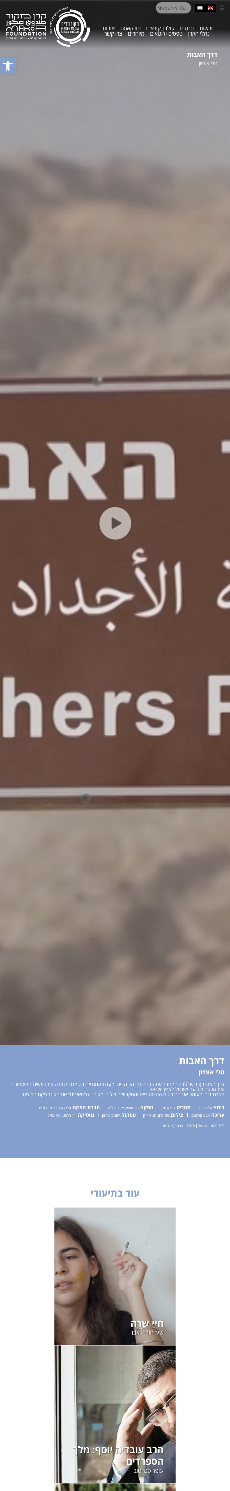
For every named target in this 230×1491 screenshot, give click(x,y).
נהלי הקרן (199, 33)
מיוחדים (136, 33)
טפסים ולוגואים (166, 33)
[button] (8, 66)
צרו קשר (113, 33)
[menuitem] (210, 8)
